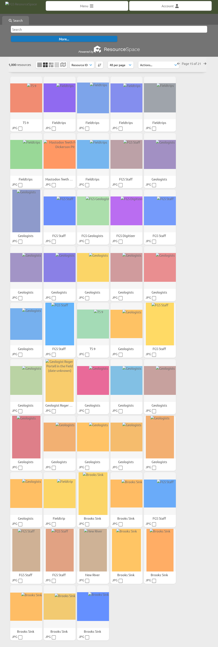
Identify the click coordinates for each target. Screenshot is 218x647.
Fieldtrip (59, 518)
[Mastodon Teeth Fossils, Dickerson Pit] (60, 154)
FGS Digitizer (126, 236)
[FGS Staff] (126, 154)
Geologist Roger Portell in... (65, 405)
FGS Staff (126, 179)
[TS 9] (26, 98)
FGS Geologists (93, 236)
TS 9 (26, 123)
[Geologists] (160, 154)
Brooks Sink (93, 518)
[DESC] (99, 64)
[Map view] (63, 65)
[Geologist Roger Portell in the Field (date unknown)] (60, 380)
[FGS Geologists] (93, 211)
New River (92, 575)
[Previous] (178, 63)
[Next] (205, 63)
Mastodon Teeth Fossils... (64, 179)
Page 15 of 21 (192, 63)
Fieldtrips (59, 123)
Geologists (160, 179)
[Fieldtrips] (60, 98)
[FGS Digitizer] (126, 211)
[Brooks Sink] (93, 493)
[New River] (93, 550)
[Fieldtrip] (60, 493)
